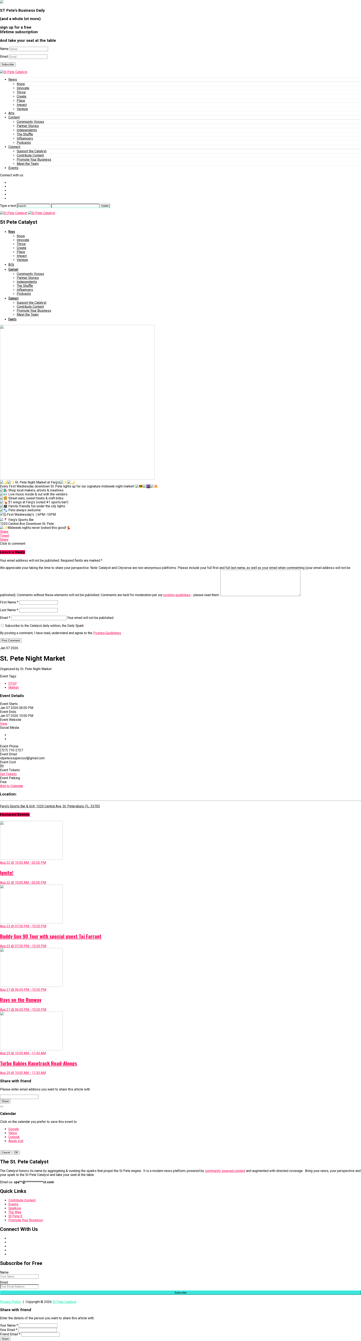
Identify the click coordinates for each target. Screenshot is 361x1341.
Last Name (9, 610)
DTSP (12, 684)
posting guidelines (177, 595)
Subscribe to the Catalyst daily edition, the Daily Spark (44, 626)
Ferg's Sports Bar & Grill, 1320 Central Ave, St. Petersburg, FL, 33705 (50, 806)
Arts (11, 113)
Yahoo (12, 1133)
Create (21, 96)
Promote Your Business (34, 160)
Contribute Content (30, 155)
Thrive (21, 92)
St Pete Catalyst (64, 1302)
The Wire (14, 1212)
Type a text (8, 206)
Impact (22, 105)
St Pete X (15, 1216)
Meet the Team (28, 164)
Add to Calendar (11, 786)
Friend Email (10, 1334)
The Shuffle (25, 134)
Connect (14, 147)
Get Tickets (8, 774)
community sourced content (225, 1171)
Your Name (9, 1325)
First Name (9, 602)
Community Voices (30, 122)
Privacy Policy (10, 1302)
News (12, 79)
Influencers (25, 138)
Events (13, 168)
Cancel (6, 1152)
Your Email (8, 1330)
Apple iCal (15, 1141)
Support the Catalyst (31, 151)
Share (5, 1101)
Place (21, 101)
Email (4, 57)
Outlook (14, 1137)
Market (13, 688)
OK (16, 1152)
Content (14, 117)
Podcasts (24, 143)
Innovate (23, 88)
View (3, 724)
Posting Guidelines (107, 633)
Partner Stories (28, 126)
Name (4, 49)
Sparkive (14, 1208)
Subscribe (8, 64)
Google (13, 1129)
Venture (22, 109)
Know (21, 84)
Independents (27, 130)
